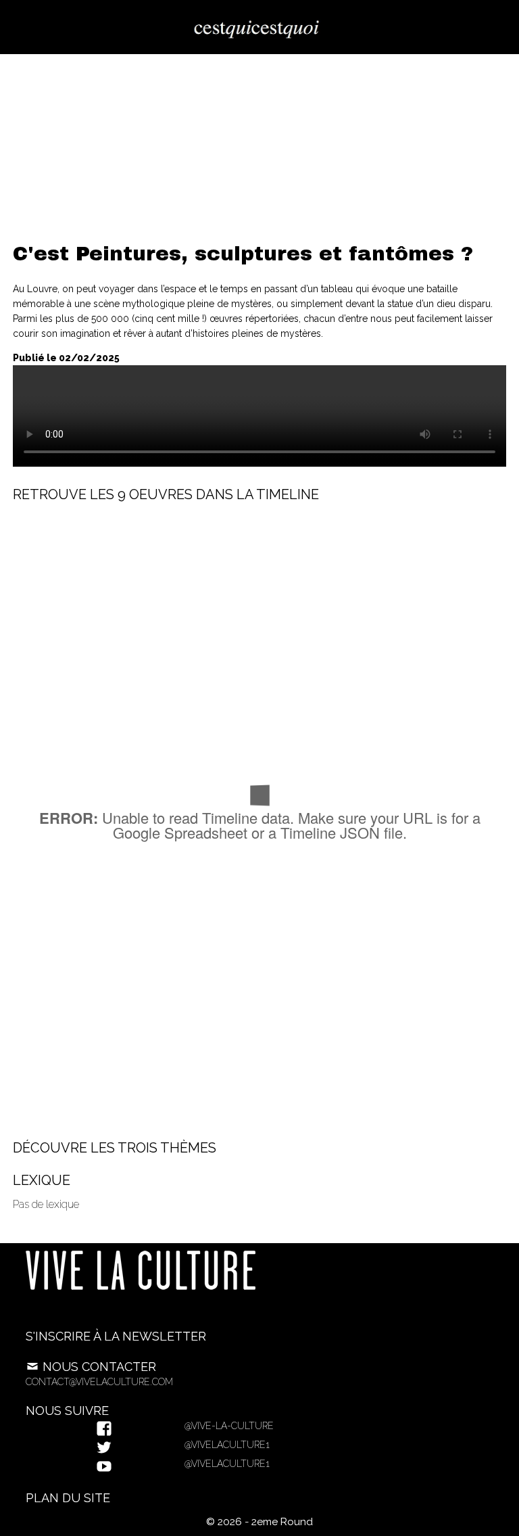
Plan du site (68, 1498)
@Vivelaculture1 (225, 1463)
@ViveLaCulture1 (225, 1444)
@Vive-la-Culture (227, 1425)
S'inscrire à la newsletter (116, 1336)
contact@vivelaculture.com (99, 1381)
